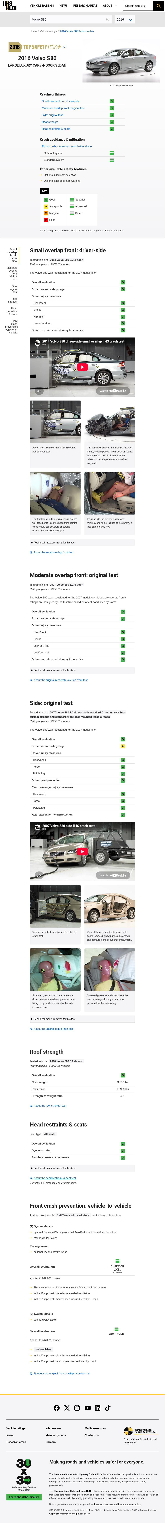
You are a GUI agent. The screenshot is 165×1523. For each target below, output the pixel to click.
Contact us (92, 1435)
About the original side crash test (53, 1028)
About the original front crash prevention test (63, 1373)
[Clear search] (107, 19)
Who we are (53, 1428)
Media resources (95, 1428)
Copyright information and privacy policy (69, 1513)
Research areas (85, 5)
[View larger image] (55, 422)
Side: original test (52, 115)
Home (33, 31)
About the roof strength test (50, 1105)
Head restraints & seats (56, 128)
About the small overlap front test (53, 552)
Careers (51, 1442)
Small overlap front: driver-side (60, 101)
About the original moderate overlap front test (60, 680)
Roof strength (50, 121)
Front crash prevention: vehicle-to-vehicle (67, 146)
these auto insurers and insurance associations (117, 1504)
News (64, 5)
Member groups (56, 1435)
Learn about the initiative (24, 1497)
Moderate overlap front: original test (63, 108)
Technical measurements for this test (54, 542)
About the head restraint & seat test (55, 1178)
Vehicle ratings (42, 5)
